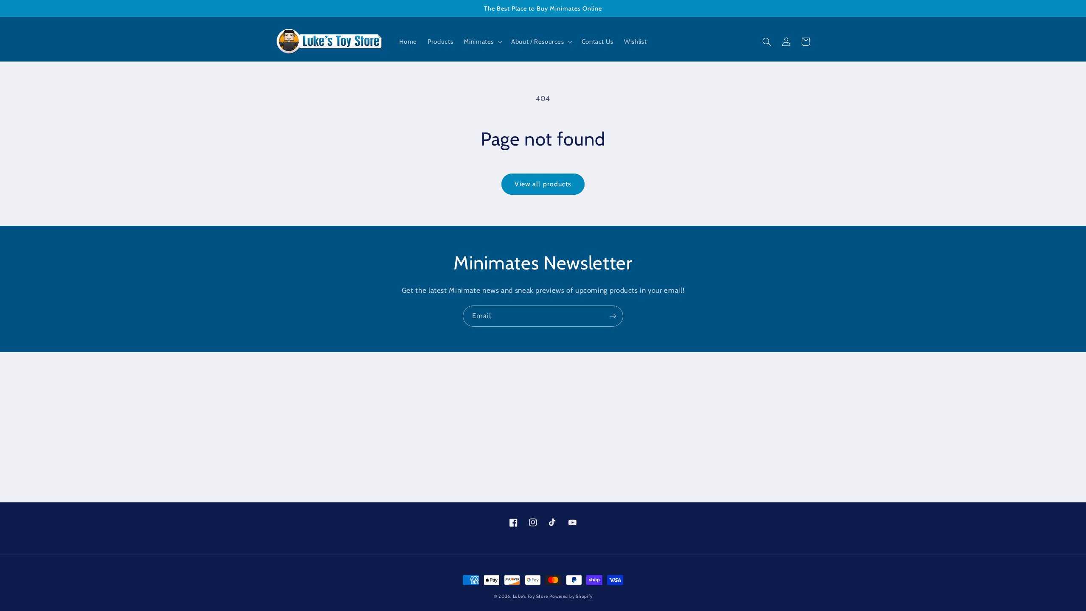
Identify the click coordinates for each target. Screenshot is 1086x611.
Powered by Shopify (570, 596)
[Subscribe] (613, 316)
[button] (482, 42)
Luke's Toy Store (530, 596)
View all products (543, 184)
